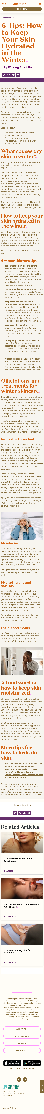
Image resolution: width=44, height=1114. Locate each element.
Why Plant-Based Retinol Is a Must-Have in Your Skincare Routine (22, 770)
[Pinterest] (13, 75)
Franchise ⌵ (22, 1050)
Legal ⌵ (22, 1043)
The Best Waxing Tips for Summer (17, 951)
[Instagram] (4, 75)
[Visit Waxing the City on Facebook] (19, 1079)
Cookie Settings (10, 1108)
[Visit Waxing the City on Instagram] (25, 1079)
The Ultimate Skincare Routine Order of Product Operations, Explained (23, 765)
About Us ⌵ (22, 1029)
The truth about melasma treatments (18, 859)
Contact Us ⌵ (22, 1036)
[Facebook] (8, 75)
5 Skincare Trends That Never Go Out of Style (21, 905)
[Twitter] (18, 75)
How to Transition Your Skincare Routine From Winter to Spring (24, 776)
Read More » (10, 871)
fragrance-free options (16, 321)
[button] (40, 4)
